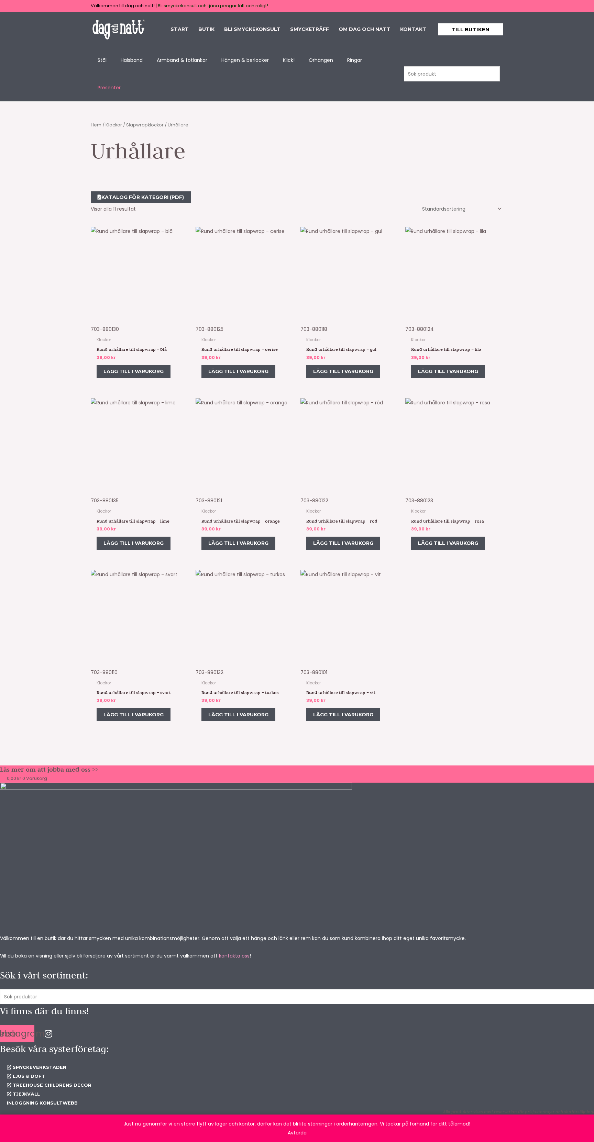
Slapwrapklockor (145, 125)
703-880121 (209, 500)
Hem (96, 125)
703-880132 (209, 672)
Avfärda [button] (297, 1132)
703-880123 (419, 500)
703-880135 (105, 500)
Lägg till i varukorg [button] (133, 371)
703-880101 (313, 672)
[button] (470, 29)
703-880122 (314, 500)
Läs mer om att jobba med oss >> (49, 769)
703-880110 (104, 672)
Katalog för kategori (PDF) (142, 197)
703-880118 (313, 329)
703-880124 (419, 329)
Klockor (114, 125)
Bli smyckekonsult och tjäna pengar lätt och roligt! (213, 5)
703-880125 (209, 329)
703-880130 (105, 329)
